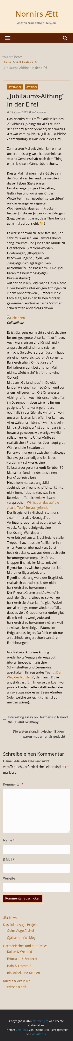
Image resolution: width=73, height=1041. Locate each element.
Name (9, 840)
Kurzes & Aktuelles (16, 981)
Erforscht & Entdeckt (22, 959)
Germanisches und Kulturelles (25, 946)
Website (9, 878)
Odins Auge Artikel (20, 930)
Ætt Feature (15, 87)
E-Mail (9, 859)
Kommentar (13, 784)
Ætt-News (31, 87)
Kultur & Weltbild (19, 952)
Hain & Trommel (19, 966)
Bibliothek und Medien (23, 973)
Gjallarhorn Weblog (21, 937)
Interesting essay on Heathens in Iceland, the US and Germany (38, 719)
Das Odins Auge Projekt (20, 925)
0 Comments (39, 112)
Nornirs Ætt (36, 13)
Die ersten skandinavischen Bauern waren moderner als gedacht (39, 734)
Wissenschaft (16, 987)
